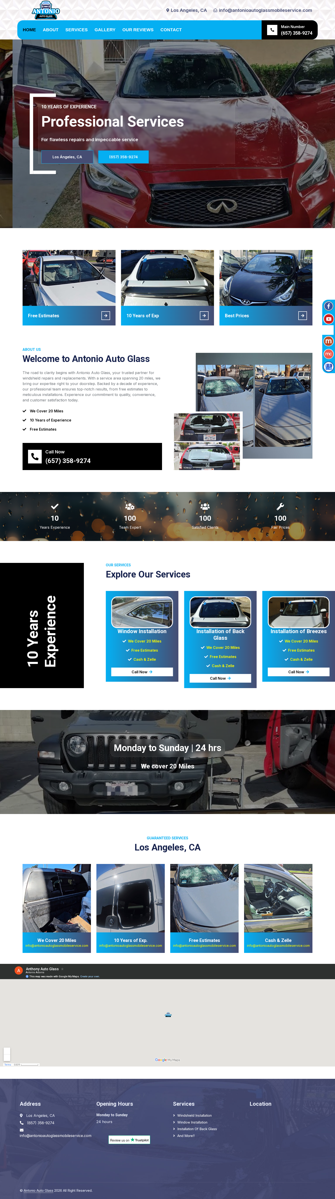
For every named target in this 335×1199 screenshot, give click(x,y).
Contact (171, 29)
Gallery (105, 29)
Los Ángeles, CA (307, 157)
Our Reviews (138, 29)
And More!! (186, 1136)
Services (76, 29)
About (51, 29)
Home (29, 29)
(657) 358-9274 (29, 157)
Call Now (139, 672)
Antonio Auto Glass (38, 1190)
